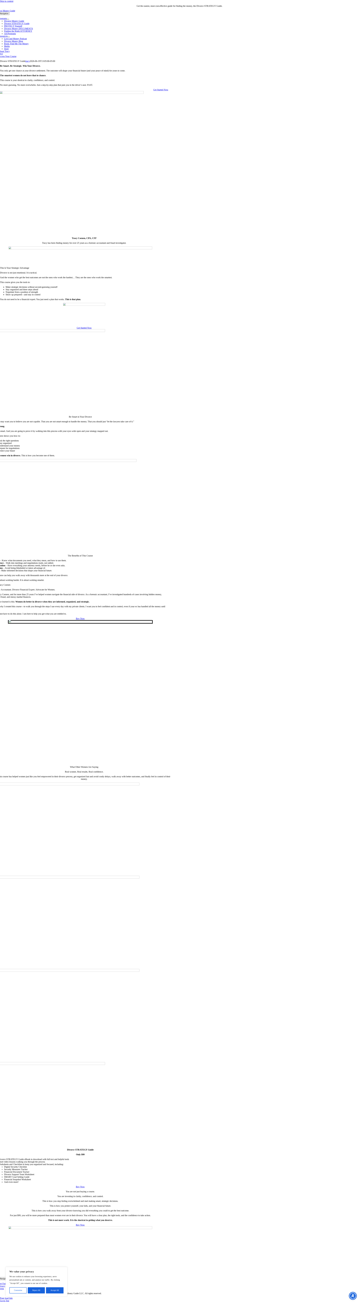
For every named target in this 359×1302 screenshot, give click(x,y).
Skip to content (6, 1)
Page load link (6, 1298)
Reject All (36, 1290)
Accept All (54, 1290)
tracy (27, 61)
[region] (36, 1281)
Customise (18, 1290)
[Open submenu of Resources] (9, 36)
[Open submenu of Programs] (8, 19)
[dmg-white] (80, 1228)
